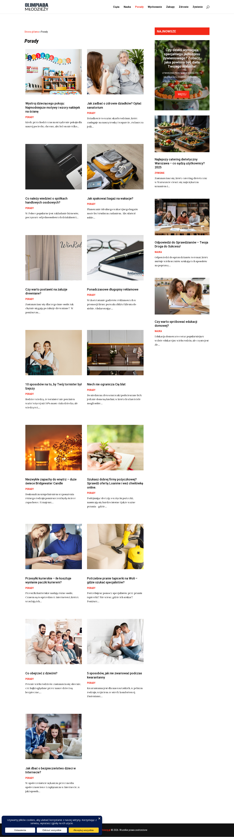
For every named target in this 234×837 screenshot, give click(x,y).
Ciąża (116, 7)
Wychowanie (155, 7)
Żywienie (198, 7)
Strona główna (31, 31)
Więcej (182, 94)
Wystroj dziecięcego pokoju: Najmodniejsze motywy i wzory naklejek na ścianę (52, 107)
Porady (139, 7)
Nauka (127, 7)
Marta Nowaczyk (189, 73)
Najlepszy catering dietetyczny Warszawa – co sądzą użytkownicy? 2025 (180, 163)
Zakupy (170, 7)
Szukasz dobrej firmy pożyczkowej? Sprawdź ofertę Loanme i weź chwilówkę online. (115, 483)
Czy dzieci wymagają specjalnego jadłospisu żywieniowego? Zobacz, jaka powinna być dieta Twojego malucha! (182, 58)
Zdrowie (183, 7)
